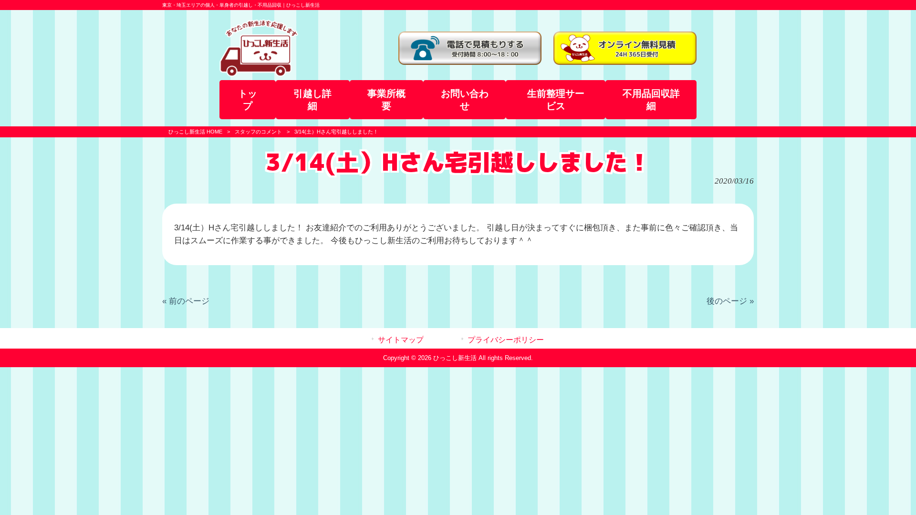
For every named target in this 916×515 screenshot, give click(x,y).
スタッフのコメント (258, 131)
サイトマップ (401, 340)
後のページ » (730, 301)
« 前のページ (185, 301)
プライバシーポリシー (506, 340)
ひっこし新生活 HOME (195, 131)
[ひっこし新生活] (258, 74)
